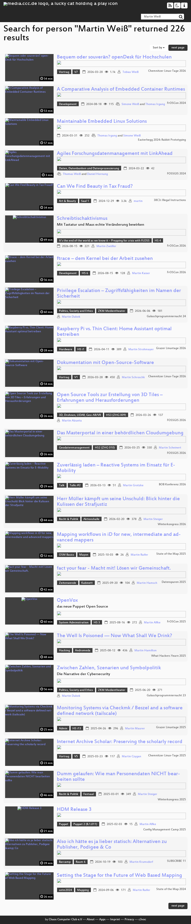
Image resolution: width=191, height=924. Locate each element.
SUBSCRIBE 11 (176, 861)
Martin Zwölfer (106, 246)
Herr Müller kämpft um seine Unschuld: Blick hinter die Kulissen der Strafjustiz (118, 502)
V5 (76, 756)
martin (138, 201)
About (91, 919)
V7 (76, 72)
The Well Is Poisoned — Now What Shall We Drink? (114, 636)
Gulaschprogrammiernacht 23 (166, 695)
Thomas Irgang (155, 104)
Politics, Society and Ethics (76, 311)
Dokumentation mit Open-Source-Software (105, 363)
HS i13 (76, 728)
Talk (62, 485)
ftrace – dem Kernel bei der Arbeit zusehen (105, 259)
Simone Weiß (130, 104)
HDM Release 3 (74, 810)
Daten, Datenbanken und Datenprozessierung (89, 168)
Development (68, 104)
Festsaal (88, 794)
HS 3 (97, 622)
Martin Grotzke (133, 485)
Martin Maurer (135, 728)
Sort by (158, 47)
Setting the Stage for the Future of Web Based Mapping (119, 876)
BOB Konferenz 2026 (172, 484)
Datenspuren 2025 (174, 582)
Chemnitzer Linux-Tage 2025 (167, 755)
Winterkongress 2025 (172, 799)
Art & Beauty (67, 201)
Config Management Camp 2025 (164, 829)
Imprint (115, 919)
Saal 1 (85, 201)
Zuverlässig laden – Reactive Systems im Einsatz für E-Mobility (116, 468)
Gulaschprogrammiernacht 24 (166, 316)
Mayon (83, 555)
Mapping (83, 890)
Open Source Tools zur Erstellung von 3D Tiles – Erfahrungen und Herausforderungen (110, 398)
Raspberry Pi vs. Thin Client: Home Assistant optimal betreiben (114, 332)
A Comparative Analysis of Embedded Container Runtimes (121, 89)
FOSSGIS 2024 (176, 173)
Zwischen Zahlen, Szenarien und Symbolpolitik (109, 668)
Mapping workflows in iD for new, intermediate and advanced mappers (119, 537)
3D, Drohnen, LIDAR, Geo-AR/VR (80, 415)
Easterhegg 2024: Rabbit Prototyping (162, 140)
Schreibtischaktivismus (82, 219)
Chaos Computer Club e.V (65, 919)
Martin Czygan (131, 756)
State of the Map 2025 (171, 554)
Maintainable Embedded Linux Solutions (102, 122)
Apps (102, 919)
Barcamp (65, 862)
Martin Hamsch (147, 583)
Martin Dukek (71, 317)
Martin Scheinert (170, 447)
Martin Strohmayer (141, 349)
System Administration (74, 622)
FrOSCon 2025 (176, 621)
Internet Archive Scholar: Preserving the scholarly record (119, 742)
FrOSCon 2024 (176, 103)
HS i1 (80, 349)
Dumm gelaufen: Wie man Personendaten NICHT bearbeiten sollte (118, 777)
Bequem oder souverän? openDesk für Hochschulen (114, 57)
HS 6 (85, 273)
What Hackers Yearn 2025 (168, 656)
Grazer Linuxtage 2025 (171, 727)
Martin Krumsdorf (141, 862)
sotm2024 (65, 890)
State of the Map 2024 (171, 889)
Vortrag (64, 72)
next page (177, 47)
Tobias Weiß (131, 72)
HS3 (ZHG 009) (116, 415)
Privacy (129, 919)
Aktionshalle (91, 519)
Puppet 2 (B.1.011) (85, 824)
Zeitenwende (67, 583)
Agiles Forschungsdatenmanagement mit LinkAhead (115, 154)
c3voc (142, 919)
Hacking (64, 650)
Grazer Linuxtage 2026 (171, 348)
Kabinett (87, 583)
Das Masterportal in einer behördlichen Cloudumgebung (120, 433)
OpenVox (67, 601)
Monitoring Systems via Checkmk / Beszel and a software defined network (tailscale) (120, 711)
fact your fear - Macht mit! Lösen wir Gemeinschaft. (114, 568)
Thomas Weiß (72, 174)
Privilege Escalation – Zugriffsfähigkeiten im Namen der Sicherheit (119, 293)
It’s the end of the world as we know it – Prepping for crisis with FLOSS (104, 240)
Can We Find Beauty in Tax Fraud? (95, 187)
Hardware (65, 349)
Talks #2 (75, 485)
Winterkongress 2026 (172, 524)
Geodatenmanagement (74, 447)
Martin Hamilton (145, 650)
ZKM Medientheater (111, 311)
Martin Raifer (139, 555)
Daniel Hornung (97, 174)
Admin (63, 728)
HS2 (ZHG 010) (105, 447)
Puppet (63, 824)
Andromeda (82, 650)
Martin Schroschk (133, 377)
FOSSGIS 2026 (176, 420)
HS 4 (158, 240)
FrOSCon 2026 (176, 246)
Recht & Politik (68, 519)
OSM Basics (66, 555)
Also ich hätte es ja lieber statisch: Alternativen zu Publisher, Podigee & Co (112, 844)
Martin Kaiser (141, 273)
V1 (76, 377)
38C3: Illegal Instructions (170, 200)
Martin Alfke (152, 622)
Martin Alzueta (72, 420)
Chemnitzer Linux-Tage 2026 (167, 71)
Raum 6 (80, 862)
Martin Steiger (153, 519)
